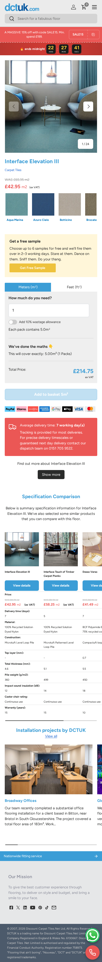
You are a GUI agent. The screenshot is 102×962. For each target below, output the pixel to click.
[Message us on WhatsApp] (92, 935)
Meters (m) (28, 287)
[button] (84, 7)
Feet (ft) (74, 287)
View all (51, 736)
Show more (51, 474)
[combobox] (51, 18)
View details (21, 585)
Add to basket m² (51, 394)
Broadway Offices (20, 800)
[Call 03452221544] (92, 952)
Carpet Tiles (13, 170)
